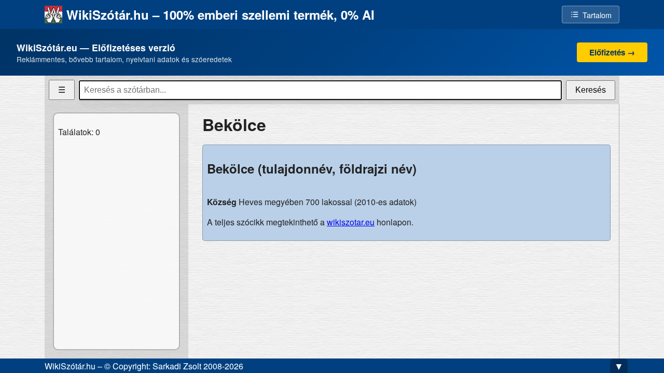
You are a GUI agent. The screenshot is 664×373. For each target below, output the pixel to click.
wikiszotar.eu (351, 222)
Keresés (590, 89)
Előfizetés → (612, 52)
